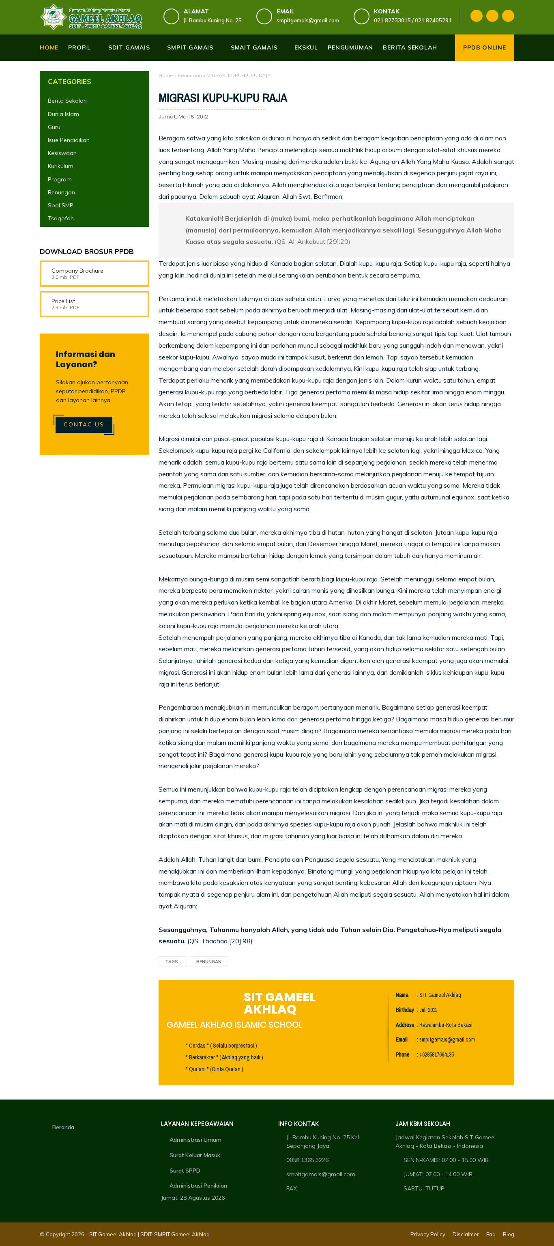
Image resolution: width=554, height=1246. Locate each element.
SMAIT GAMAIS (254, 47)
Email (402, 1040)
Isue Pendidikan (69, 140)
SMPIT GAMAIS (190, 47)
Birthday (405, 1010)
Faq (491, 1234)
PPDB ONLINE (484, 47)
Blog (508, 1234)
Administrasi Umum (195, 1139)
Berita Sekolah (67, 100)
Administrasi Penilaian (198, 1185)
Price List (63, 300)
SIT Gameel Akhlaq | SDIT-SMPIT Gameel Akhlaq (149, 1234)
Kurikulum (60, 166)
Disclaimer (466, 1234)
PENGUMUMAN (350, 47)
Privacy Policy (427, 1234)
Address (405, 1025)
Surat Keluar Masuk (195, 1155)
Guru (54, 127)
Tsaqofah (61, 218)
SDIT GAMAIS (129, 47)
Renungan (190, 75)
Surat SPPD (185, 1170)
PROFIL (79, 47)
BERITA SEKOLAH (410, 47)
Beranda (63, 1127)
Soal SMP (60, 205)
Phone (403, 1055)
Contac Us (84, 424)
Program (60, 179)
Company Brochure (77, 270)
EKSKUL (306, 47)
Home (49, 47)
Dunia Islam (63, 113)
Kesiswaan (62, 153)
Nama (402, 995)
